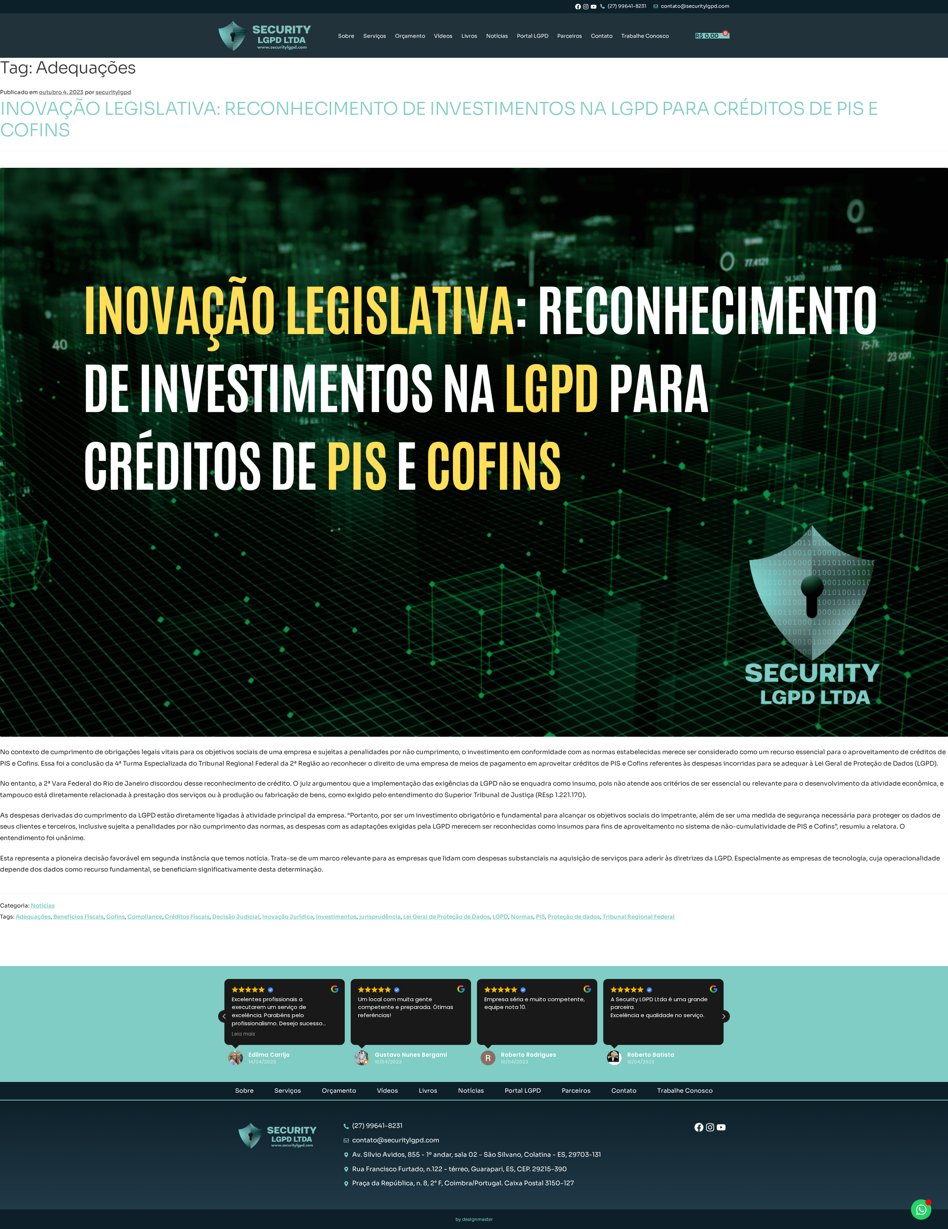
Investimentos (336, 916)
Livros (469, 36)
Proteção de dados (574, 916)
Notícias (497, 36)
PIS (540, 916)
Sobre (346, 36)
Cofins (115, 916)
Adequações (33, 916)
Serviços (374, 36)
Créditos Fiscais (187, 916)
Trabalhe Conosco (645, 36)
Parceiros (569, 36)
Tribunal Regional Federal (638, 916)
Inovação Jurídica (287, 916)
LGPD (500, 916)
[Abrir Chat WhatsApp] (921, 1209)
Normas (522, 916)
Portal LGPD (532, 36)
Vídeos (443, 36)
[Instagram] (586, 7)
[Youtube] (594, 7)
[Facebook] (578, 7)
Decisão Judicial (236, 916)
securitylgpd (113, 92)
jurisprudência (380, 916)
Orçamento (410, 36)
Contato (601, 36)
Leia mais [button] (243, 1034)
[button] (723, 1016)
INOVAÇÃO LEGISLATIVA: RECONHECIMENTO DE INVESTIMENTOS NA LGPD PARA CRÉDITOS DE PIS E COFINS (439, 119)
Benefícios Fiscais (78, 916)
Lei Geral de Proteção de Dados (446, 916)
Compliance (144, 916)
